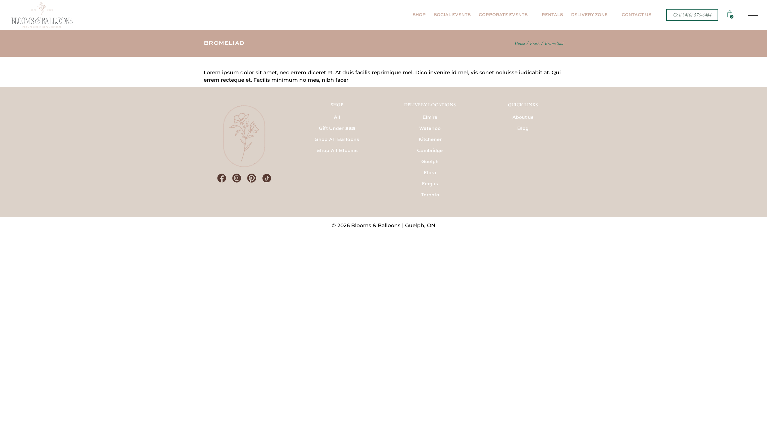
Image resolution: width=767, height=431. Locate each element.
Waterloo (430, 128)
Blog (523, 128)
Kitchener (430, 139)
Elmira (429, 117)
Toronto (430, 195)
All (337, 117)
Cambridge (430, 150)
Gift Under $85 (337, 128)
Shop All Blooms (337, 150)
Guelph (430, 162)
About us (523, 117)
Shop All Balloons (337, 139)
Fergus (430, 184)
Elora (430, 173)
